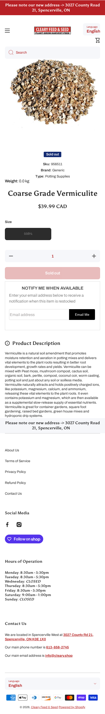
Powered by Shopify (72, 707)
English (93, 31)
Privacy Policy (15, 472)
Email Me (82, 314)
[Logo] (52, 30)
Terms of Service (17, 461)
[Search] (9, 53)
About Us (12, 450)
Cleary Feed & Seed (44, 707)
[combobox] (52, 53)
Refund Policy (15, 483)
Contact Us (13, 493)
